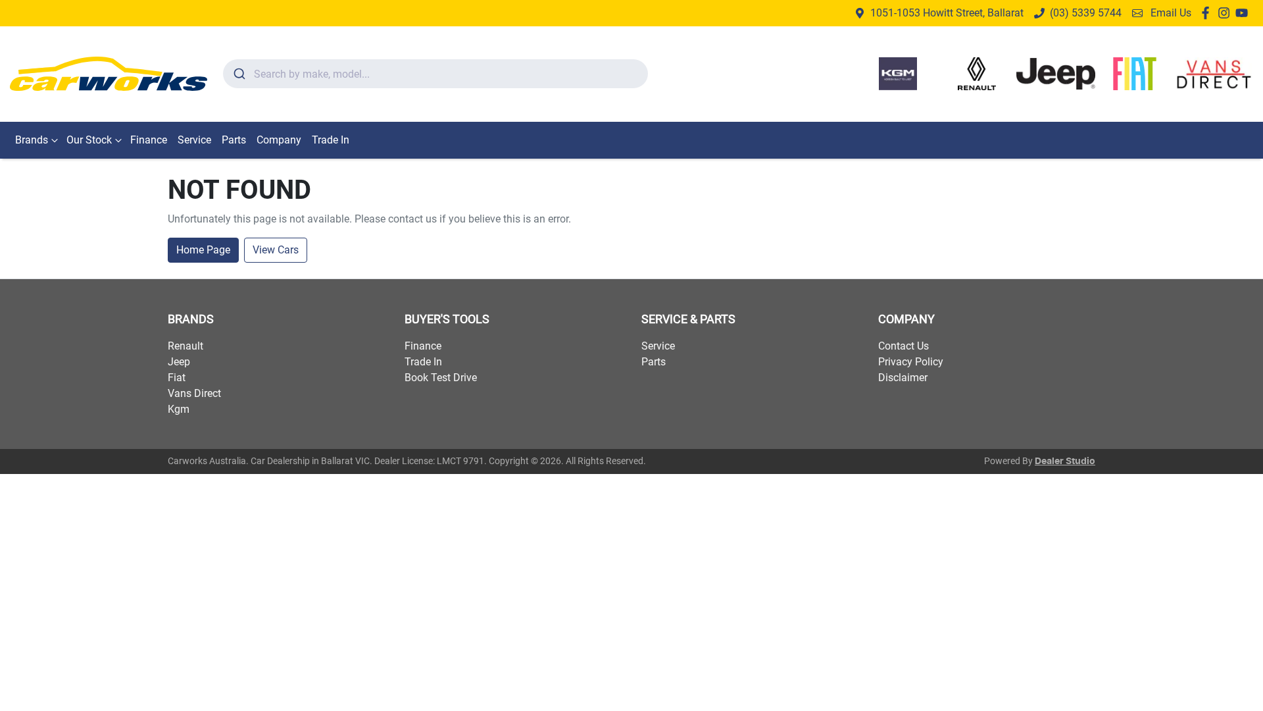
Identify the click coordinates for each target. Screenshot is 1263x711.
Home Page (203, 250)
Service (194, 140)
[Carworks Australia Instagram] (1226, 13)
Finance (148, 140)
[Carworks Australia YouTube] (1244, 13)
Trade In (330, 140)
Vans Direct (194, 393)
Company (279, 140)
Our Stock (89, 140)
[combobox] (435, 73)
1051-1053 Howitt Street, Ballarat (947, 13)
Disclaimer (903, 377)
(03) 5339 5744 (1086, 13)
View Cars (276, 250)
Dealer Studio (1065, 461)
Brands (31, 140)
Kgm (178, 409)
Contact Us (903, 346)
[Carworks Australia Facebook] (1208, 13)
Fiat (177, 377)
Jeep (179, 362)
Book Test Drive (441, 377)
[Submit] (238, 73)
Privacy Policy (910, 362)
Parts (234, 140)
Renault (185, 346)
